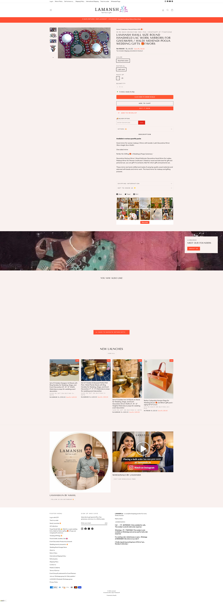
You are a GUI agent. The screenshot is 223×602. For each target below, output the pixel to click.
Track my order (104, 1)
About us (52, 550)
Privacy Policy (54, 582)
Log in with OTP (54, 517)
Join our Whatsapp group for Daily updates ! (62, 576)
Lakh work (121, 69)
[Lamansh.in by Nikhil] (80, 462)
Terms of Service (54, 570)
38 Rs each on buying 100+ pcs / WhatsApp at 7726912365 (144, 32)
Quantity (121, 83)
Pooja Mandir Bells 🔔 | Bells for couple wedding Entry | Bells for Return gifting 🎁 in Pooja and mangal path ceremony (63, 531)
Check (141, 122)
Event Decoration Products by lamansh (61, 541)
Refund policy (54, 559)
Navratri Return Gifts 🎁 (135, 29)
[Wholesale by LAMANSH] (142, 452)
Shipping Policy (80, 1)
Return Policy (59, 1)
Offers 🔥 (122, 129)
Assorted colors (123, 61)
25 (122, 78)
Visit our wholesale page (125, 479)
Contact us (53, 564)
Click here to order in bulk (145, 97)
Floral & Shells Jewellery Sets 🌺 (59, 538)
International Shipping (92, 1)
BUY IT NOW (144, 108)
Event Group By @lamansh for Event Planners (63, 573)
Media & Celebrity (55, 567)
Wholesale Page (115, 1)
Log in (51, 1)
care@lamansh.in (120, 522)
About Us (193, 248)
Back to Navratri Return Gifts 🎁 (112, 332)
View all (111, 353)
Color (119, 57)
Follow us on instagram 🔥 (62, 499)
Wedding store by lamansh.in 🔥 (59, 544)
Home (118, 29)
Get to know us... (69, 1)
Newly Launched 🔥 (55, 523)
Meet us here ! (119, 518)
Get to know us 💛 (127, 188)
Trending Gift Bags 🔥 (56, 535)
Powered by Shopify (111, 595)
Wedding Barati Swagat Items (58, 547)
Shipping (126, 51)
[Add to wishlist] (52, 285)
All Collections (54, 526)
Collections (124, 29)
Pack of (120, 74)
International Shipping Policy (58, 556)
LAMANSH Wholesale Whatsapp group (61, 579)
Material (120, 66)
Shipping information (129, 183)
